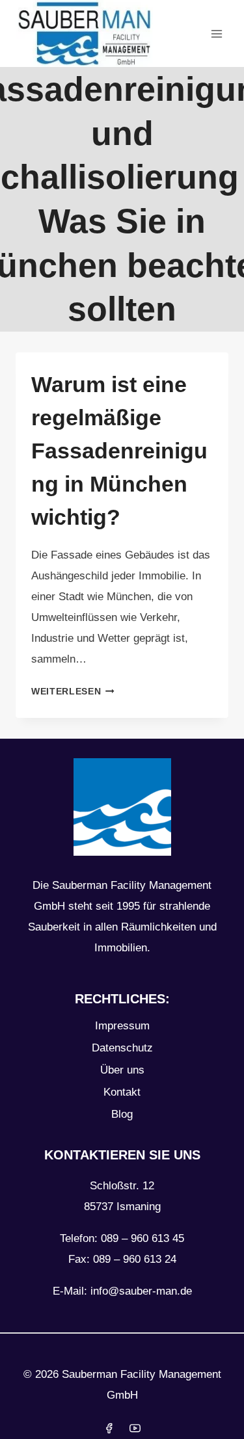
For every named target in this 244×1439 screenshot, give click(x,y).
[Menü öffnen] (216, 33)
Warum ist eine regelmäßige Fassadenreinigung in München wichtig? (119, 450)
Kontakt (122, 1092)
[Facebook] (109, 1428)
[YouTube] (135, 1428)
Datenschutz (122, 1048)
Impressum (122, 1026)
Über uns (122, 1070)
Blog (122, 1114)
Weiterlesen (73, 691)
